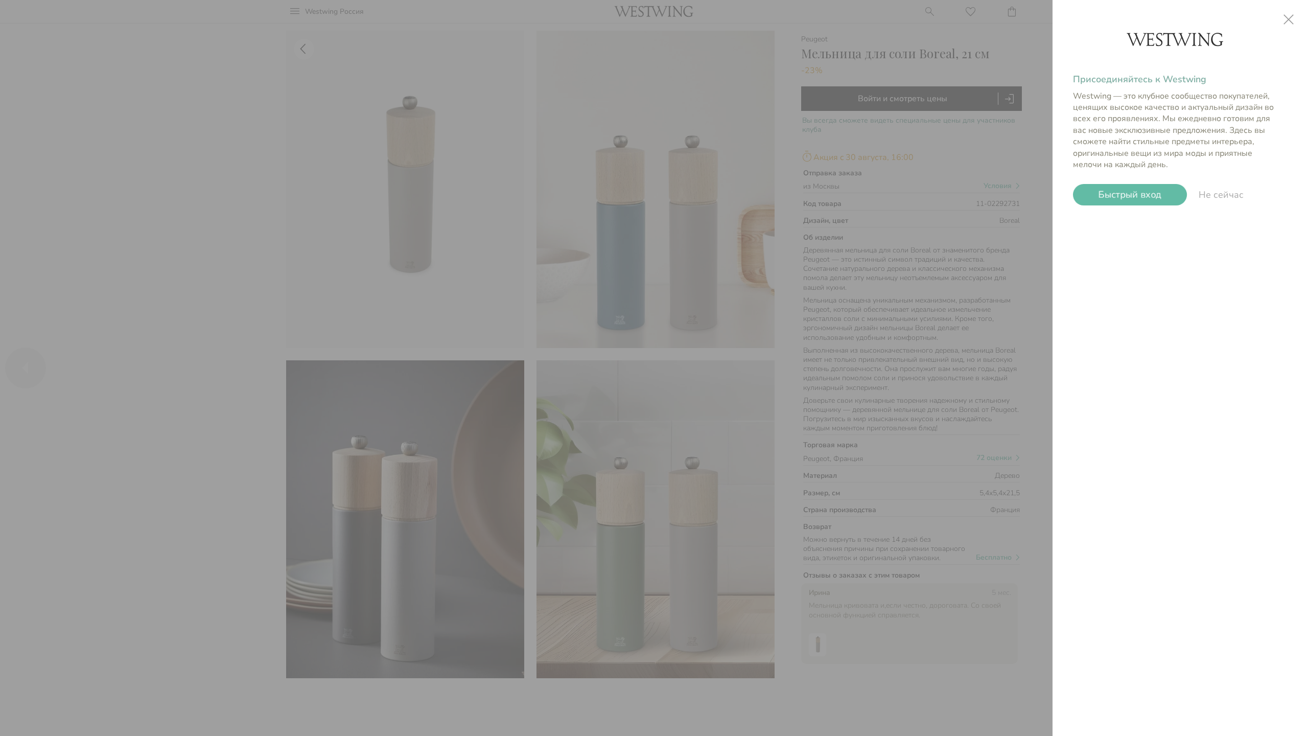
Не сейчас (1221, 195)
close (1288, 19)
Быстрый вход (1130, 194)
